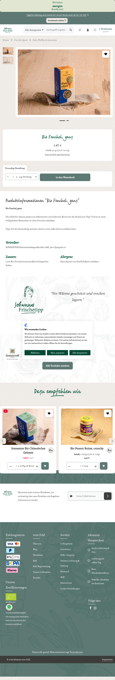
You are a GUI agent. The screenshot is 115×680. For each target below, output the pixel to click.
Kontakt (36, 577)
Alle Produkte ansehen (57, 365)
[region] (57, 85)
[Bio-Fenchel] (64, 82)
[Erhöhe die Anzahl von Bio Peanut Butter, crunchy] (96, 466)
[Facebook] (90, 608)
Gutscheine (65, 549)
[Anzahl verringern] (7, 177)
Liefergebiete (66, 543)
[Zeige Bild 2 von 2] (67, 120)
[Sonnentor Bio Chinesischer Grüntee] (28, 427)
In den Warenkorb (65, 177)
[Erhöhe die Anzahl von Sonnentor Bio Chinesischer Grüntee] (37, 466)
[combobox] (56, 30)
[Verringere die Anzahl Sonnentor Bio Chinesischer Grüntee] (11, 466)
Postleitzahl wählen (56, 20)
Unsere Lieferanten (42, 572)
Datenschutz (66, 582)
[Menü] (80, 29)
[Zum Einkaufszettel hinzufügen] (105, 54)
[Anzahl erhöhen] (36, 177)
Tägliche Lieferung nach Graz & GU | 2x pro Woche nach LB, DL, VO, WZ (57, 15)
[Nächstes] (107, 85)
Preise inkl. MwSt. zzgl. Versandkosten (57, 154)
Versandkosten (76, 652)
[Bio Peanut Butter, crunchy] (87, 427)
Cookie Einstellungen (70, 588)
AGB (62, 577)
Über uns (37, 543)
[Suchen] (71, 30)
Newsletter (38, 554)
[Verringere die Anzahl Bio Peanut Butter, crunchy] (69, 466)
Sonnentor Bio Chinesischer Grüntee (28, 450)
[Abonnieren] (107, 496)
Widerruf (64, 571)
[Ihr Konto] (87, 29)
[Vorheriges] (21, 85)
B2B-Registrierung (41, 566)
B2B (35, 560)
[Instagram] (95, 608)
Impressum (107, 659)
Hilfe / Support (67, 554)
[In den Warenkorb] (45, 466)
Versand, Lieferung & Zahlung (69, 563)
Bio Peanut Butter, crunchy (86, 448)
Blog (35, 549)
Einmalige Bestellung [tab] (15, 168)
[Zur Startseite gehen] (7, 30)
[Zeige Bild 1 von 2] (62, 120)
